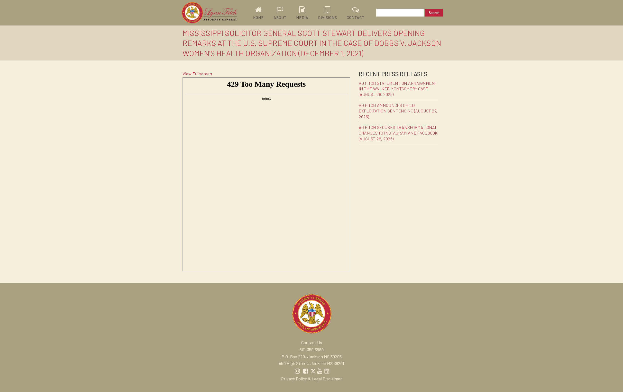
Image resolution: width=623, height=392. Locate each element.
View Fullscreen (197, 73)
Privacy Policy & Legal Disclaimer (311, 378)
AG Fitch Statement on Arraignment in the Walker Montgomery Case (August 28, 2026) (398, 88)
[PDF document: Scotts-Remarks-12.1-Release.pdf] (266, 174)
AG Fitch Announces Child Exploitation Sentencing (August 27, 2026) (398, 110)
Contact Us (311, 342)
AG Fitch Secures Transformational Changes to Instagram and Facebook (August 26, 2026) (398, 133)
